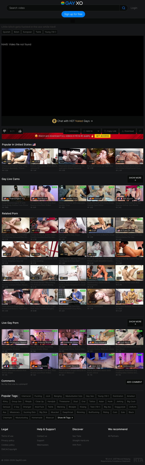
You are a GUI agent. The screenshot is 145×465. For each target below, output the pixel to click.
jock (48, 396)
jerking (119, 401)
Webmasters (42, 445)
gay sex (90, 396)
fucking (38, 396)
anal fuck (39, 407)
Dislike (4, 131)
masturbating (22, 417)
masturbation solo (74, 396)
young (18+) (50, 32)
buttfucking (94, 412)
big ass (107, 407)
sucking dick (30, 412)
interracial (26, 396)
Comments (73, 131)
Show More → (135, 178)
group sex (17, 401)
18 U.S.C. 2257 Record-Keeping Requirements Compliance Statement (115, 460)
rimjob (28, 401)
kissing (83, 407)
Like (20, 131)
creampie (7, 417)
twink (38, 32)
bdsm (16, 32)
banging (58, 396)
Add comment (134, 382)
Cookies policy (8, 445)
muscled (55, 412)
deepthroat (68, 412)
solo (123, 412)
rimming (81, 412)
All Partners (113, 436)
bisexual (50, 417)
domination (118, 396)
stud (75, 401)
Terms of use (7, 436)
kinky (5, 401)
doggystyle (120, 407)
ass (4, 412)
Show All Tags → (65, 417)
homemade (37, 417)
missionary (15, 412)
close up (39, 401)
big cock (131, 401)
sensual (6, 407)
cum (115, 412)
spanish (6, 32)
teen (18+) (95, 407)
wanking (61, 407)
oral (83, 401)
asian (101, 401)
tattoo (92, 401)
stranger (27, 407)
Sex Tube (76, 436)
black (131, 412)
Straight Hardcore (80, 440)
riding (106, 412)
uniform (132, 407)
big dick (43, 412)
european (27, 32)
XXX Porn (76, 445)
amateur (131, 396)
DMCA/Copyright (9, 449)
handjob (51, 401)
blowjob (72, 407)
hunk (110, 401)
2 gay (16, 407)
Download (129, 131)
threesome (64, 401)
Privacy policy (7, 440)
